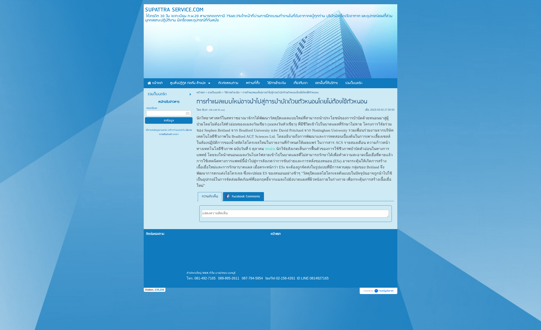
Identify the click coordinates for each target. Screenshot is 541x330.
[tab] (210, 196)
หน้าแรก (201, 92)
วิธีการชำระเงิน (232, 92)
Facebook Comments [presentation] (246, 196)
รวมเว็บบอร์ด (214, 92)
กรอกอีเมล (151, 108)
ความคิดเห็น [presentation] (210, 196)
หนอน (270, 149)
